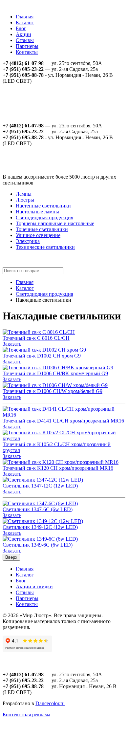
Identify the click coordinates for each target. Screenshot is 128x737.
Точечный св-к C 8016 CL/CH (36, 338)
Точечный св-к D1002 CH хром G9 (42, 355)
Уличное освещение (38, 235)
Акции (23, 34)
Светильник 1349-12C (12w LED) (40, 527)
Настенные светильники (43, 205)
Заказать (12, 344)
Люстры (25, 200)
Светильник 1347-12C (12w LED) (40, 485)
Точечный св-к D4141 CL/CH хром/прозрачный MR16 (63, 420)
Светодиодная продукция (44, 217)
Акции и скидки (34, 586)
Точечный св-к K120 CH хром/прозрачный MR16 (58, 468)
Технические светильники (45, 247)
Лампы (24, 194)
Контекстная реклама (26, 714)
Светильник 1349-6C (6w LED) (38, 545)
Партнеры (27, 46)
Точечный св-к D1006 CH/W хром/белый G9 (52, 391)
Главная (24, 16)
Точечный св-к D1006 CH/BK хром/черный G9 (55, 373)
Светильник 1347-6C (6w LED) (38, 509)
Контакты (27, 52)
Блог (21, 28)
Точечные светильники (42, 229)
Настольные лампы (37, 211)
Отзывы (25, 40)
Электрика (28, 241)
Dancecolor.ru (50, 703)
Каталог (25, 22)
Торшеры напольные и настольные (55, 223)
